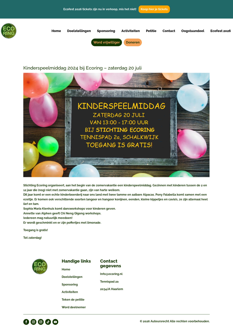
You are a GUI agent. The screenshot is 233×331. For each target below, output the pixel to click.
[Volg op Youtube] (55, 322)
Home (66, 269)
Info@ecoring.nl (111, 274)
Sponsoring (70, 284)
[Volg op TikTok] (48, 322)
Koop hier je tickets (154, 9)
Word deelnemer (74, 307)
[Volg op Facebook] (26, 322)
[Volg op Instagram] (33, 322)
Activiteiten (70, 292)
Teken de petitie (73, 299)
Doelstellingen (72, 277)
